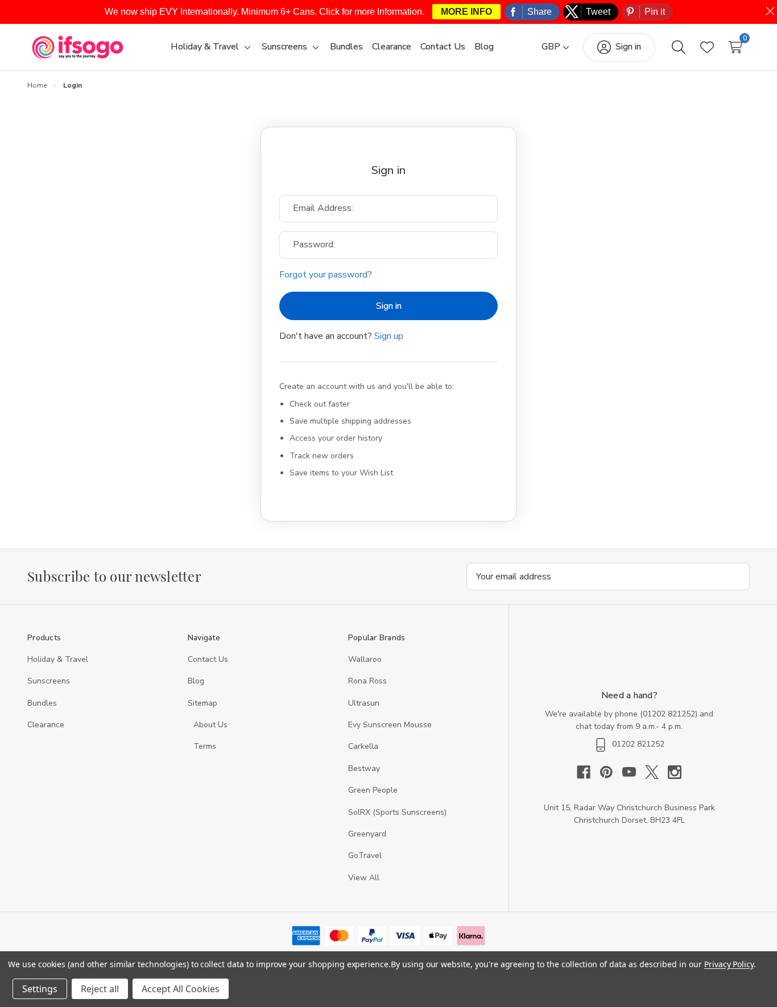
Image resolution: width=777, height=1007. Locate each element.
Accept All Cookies (181, 989)
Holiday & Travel (57, 659)
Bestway (364, 768)
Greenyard (367, 833)
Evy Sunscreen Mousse (390, 724)
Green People (373, 790)
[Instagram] (674, 772)
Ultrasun (363, 703)
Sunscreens (48, 681)
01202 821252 (669, 713)
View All (363, 877)
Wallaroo (365, 659)
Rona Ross (367, 681)
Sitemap (202, 703)
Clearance (45, 724)
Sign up (388, 336)
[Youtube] (633, 772)
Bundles (42, 703)
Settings (39, 989)
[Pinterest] (611, 772)
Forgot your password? (325, 274)
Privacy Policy (729, 964)
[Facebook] (588, 772)
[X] (656, 772)
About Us (210, 724)
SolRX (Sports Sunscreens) (397, 812)
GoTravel (365, 855)
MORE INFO (466, 11)
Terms (205, 746)
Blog (196, 681)
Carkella (363, 746)
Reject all (100, 989)
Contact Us (208, 659)
